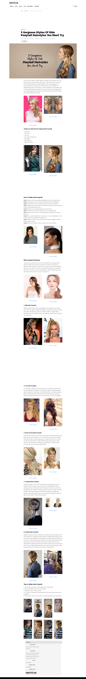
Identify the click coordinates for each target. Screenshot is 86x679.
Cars (25, 6)
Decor (20, 6)
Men (16, 6)
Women (11, 6)
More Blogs (30, 6)
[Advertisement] (43, 20)
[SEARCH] (74, 6)
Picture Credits (33, 125)
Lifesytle (37, 6)
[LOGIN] (76, 6)
